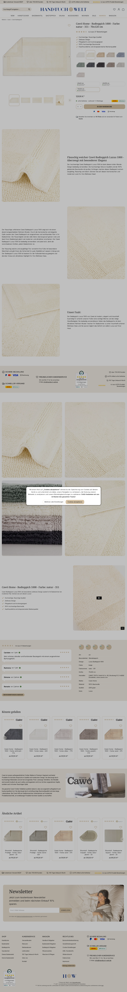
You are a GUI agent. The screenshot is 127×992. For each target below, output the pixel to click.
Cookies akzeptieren (75, 502)
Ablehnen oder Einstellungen (53, 502)
